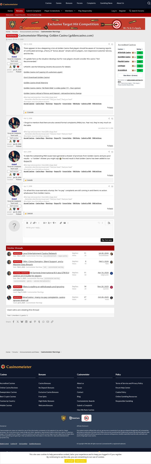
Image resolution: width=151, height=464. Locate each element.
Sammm (106, 289)
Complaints (91, 3)
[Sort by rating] (142, 49)
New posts (9, 15)
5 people (30, 180)
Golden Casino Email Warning (36, 82)
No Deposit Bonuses (46, 388)
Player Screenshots (52, 11)
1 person (30, 213)
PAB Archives (96, 104)
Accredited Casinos (7, 383)
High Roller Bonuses (46, 401)
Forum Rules (67, 104)
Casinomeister (83, 374)
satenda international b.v (42, 281)
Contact (80, 392)
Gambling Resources (35, 443)
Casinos (48, 3)
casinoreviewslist (19, 281)
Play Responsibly (85, 11)
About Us (120, 3)
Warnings (49, 104)
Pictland (18, 72)
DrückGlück (122, 70)
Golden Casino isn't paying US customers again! (43, 72)
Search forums (20, 15)
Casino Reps (40, 104)
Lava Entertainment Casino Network (40, 253)
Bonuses (69, 3)
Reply (111, 107)
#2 (112, 118)
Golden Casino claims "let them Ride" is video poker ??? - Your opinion (52, 88)
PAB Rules (76, 104)
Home (10, 11)
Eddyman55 (105, 275)
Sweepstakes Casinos (8, 392)
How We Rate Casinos (85, 410)
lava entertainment (50, 256)
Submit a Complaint (84, 405)
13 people (30, 112)
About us (80, 383)
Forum (79, 388)
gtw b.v (29, 281)
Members (69, 11)
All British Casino (124, 52)
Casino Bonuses (45, 383)
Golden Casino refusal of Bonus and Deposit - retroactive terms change (52, 93)
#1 (112, 44)
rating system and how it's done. (130, 80)
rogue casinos (62, 256)
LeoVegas (121, 66)
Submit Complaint (33, 11)
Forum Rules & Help (34, 15)
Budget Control (4, 443)
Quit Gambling (23, 443)
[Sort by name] (124, 49)
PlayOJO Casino (123, 61)
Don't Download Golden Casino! (37, 77)
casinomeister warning (55, 267)
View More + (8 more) (130, 75)
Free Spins (43, 396)
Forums (80, 3)
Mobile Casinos (6, 405)
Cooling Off (13, 443)
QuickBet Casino (124, 57)
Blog (79, 396)
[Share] (109, 44)
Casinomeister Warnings (34, 256)
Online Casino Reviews (9, 388)
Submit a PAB (86, 104)
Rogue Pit (57, 104)
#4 (112, 186)
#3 (112, 152)
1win (44, 267)
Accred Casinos (29, 104)
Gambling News (106, 3)
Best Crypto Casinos (8, 396)
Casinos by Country (7, 401)
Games (58, 3)
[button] (61, 10)
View (139, 53)
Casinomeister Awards (86, 401)
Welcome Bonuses (46, 405)
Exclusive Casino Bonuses (49, 392)
